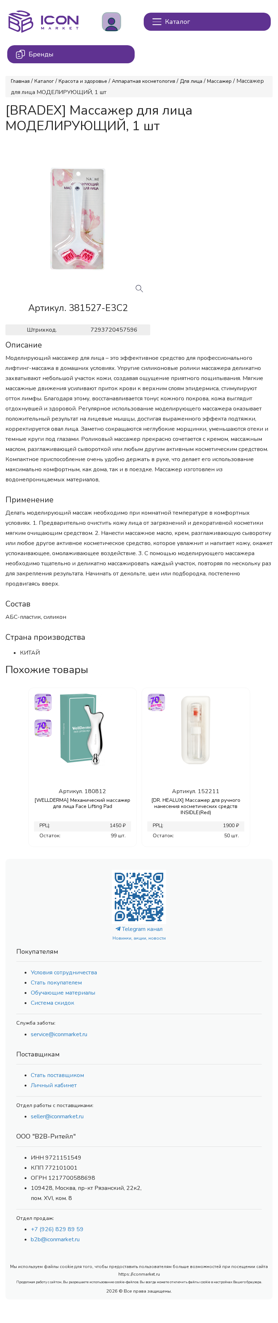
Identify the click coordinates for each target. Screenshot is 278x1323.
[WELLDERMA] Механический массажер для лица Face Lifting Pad (82, 803)
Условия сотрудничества (64, 973)
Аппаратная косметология (143, 81)
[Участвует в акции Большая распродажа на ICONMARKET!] (42, 701)
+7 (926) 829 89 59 (57, 1229)
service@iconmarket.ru (59, 1034)
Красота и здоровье (83, 81)
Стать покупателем (56, 983)
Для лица (191, 81)
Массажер (219, 81)
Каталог (44, 81)
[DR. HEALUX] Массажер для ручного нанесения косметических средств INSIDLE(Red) (195, 806)
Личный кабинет (54, 1085)
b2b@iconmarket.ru (55, 1239)
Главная (20, 81)
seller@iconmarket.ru (57, 1116)
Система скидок (52, 1003)
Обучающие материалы (63, 993)
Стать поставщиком (57, 1075)
